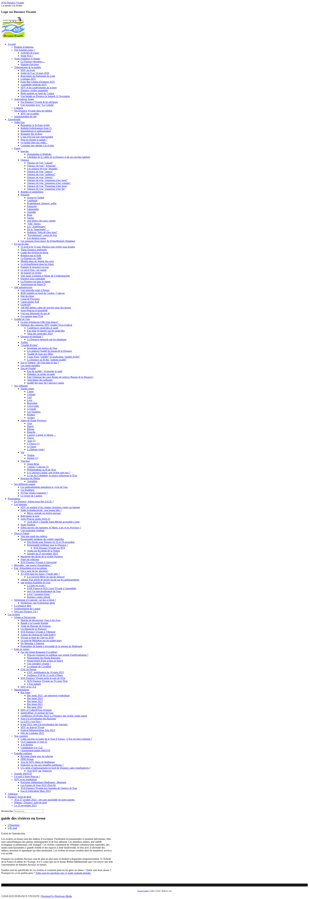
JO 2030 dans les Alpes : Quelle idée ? (40, 574)
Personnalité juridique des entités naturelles (42, 539)
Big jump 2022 (34, 707)
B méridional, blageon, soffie (41, 203)
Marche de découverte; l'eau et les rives (40, 620)
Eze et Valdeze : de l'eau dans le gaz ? (40, 362)
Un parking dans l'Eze (32, 316)
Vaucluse (25, 461)
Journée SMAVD (23, 773)
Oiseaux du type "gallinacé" (41, 174)
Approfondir (14, 119)
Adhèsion (13, 794)
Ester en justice (21, 649)
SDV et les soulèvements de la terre (39, 87)
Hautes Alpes (27, 388)
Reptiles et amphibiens (32, 191)
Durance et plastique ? (32, 336)
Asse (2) (31, 440)
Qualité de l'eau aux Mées (40, 354)
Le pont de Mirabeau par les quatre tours (41, 640)
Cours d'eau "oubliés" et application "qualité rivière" (53, 356)
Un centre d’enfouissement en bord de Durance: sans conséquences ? (56, 767)
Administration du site (25, 116)
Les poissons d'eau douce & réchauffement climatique (48, 241)
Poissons (25, 194)
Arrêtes (24, 342)
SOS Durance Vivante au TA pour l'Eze (47, 681)
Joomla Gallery (143, 891)
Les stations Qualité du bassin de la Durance (49, 351)
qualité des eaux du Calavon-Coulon (45, 382)
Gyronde (31, 409)
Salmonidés (33, 209)
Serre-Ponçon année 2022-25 (35, 519)
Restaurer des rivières (31, 134)
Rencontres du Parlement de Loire (38, 76)
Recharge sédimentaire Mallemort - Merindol (43, 782)
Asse (29, 423)
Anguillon (32, 481)
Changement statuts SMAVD (35, 750)
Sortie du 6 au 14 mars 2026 (35, 73)
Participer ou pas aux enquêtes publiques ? (42, 765)
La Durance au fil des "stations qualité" (47, 359)
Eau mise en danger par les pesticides (46, 330)
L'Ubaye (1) (33, 443)
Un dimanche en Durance (34, 629)
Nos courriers (21, 736)
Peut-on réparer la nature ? (34, 139)
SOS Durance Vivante (12, 2)
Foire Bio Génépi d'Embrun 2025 (38, 81)
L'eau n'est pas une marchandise (37, 136)
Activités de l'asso (30, 52)
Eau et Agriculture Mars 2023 (36, 791)
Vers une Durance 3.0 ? (26, 611)
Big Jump (25, 692)
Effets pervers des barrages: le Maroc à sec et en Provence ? (51, 527)
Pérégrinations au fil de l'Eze (41, 469)
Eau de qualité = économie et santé (44, 371)
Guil (29, 397)
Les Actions (14, 614)
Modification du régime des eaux (37, 261)
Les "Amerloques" (36, 226)
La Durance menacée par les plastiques (46, 339)
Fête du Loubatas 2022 (32, 733)
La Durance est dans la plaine (36, 281)
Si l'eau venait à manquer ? (34, 492)
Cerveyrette (33, 406)
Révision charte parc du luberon (37, 756)
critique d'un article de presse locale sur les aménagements (50, 579)
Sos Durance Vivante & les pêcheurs (39, 102)
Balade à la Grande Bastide (34, 623)
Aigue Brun (33, 464)
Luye (29, 400)
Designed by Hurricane (53, 896)
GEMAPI (26, 304)
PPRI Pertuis (27, 759)
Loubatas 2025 (28, 79)
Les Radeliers (27, 490)
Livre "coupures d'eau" (39, 594)
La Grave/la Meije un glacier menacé (46, 576)
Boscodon (32, 403)
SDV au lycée (28, 70)
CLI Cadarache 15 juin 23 (34, 741)
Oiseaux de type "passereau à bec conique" (49, 183)
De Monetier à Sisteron (32, 643)
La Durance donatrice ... (33, 61)
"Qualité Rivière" (29, 345)
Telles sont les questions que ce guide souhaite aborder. (63, 873)
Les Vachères (34, 411)
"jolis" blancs (34, 223)
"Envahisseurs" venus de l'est (42, 235)
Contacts (18, 107)
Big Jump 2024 (35, 698)
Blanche (31, 432)
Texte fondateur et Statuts (27, 58)
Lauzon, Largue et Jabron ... (41, 435)
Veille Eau (19, 122)
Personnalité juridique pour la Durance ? (47, 545)
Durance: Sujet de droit (19, 796)
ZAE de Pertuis (28, 669)
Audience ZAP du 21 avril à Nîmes (45, 675)
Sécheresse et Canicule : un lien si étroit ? (35, 600)
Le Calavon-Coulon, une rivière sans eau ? (48, 472)
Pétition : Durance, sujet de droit (30, 802)
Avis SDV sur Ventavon (39, 770)
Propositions (14, 498)
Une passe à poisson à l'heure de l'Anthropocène (45, 275)
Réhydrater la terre (30, 516)
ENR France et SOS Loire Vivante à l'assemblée (51, 588)
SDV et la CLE (28, 686)
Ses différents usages (24, 484)
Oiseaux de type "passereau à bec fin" (46, 189)
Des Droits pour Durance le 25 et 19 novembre (51, 542)
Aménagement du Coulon (27, 608)
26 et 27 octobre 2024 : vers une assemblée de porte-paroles (44, 799)
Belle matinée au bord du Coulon (37, 93)
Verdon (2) (32, 458)
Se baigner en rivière (31, 272)
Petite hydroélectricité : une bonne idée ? (41, 510)
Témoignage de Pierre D (33, 284)
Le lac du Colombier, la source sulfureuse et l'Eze (52, 475)
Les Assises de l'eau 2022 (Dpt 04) (38, 785)
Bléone (30, 429)
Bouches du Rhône (30, 478)
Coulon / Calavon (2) (38, 466)
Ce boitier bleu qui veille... (34, 142)
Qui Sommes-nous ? (24, 50)
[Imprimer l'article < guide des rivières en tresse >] (14, 825)
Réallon (31, 414)
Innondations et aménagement (36, 131)
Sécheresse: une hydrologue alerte (38, 602)
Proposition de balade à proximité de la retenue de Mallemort (51, 646)
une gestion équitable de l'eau (35, 582)
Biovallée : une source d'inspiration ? (33, 565)
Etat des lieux (27, 296)
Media (69, 896)
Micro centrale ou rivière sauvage (44, 513)
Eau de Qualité (28, 368)
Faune (17, 148)
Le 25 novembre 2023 (25, 805)
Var (22, 452)
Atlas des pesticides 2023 (40, 333)
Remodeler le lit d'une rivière (35, 125)
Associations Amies (24, 99)
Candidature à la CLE (32, 747)
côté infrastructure (23, 287)
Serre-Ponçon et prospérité (34, 310)
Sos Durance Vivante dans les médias (33, 110)
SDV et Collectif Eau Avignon (36, 710)
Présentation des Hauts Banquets (43, 657)
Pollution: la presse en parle (41, 374)
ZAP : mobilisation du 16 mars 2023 (45, 672)
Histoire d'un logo (30, 64)
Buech (30, 426)
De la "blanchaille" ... (38, 229)
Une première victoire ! (39, 663)
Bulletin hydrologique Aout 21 (36, 128)
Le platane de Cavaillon (39, 666)
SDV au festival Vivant (32, 727)
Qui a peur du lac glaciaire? (34, 571)
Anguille (31, 212)
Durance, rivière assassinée (34, 90)
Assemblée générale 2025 (34, 84)
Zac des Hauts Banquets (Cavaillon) (39, 652)
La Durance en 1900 (31, 258)
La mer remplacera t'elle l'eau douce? (40, 322)
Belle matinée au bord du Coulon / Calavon (43, 293)
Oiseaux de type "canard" (40, 162)
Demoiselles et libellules (39, 154)
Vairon (30, 217)
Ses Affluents (21, 385)
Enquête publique (23, 753)
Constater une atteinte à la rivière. (37, 145)
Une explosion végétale (32, 530)
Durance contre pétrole (38, 597)
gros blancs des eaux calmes (41, 220)
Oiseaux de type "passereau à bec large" (47, 180)
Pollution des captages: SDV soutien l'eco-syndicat (46, 325)
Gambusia (32, 200)
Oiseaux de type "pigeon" (40, 177)
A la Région (27, 744)
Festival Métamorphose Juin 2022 (38, 730)
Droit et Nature (21, 533)
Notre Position (28, 524)
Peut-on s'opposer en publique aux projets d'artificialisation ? (57, 655)
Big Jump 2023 (35, 701)
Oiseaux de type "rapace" (40, 171)
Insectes (25, 151)
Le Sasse (31, 446)
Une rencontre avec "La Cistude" (37, 105)
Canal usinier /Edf (30, 301)
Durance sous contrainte (33, 278)
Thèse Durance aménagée (34, 249)
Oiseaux (25, 160)
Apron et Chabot (35, 197)
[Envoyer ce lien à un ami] (12, 828)
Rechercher (7, 811)
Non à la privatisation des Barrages (38, 718)
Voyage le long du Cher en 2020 (37, 637)
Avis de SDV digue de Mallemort (38, 762)
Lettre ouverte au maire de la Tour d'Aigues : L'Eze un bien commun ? (56, 739)
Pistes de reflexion (30, 559)
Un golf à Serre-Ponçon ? (27, 776)
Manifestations (21, 689)
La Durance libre (22, 605)
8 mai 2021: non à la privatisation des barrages (44, 724)
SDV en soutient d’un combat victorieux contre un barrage (50, 507)
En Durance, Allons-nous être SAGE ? (34, 501)
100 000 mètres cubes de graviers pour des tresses (46, 307)
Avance (31, 417)
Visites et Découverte (25, 617)
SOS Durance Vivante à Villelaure (38, 631)
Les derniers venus (36, 238)
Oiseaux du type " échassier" (41, 165)
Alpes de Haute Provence (34, 420)
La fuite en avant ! (36, 585)
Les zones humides (30, 365)
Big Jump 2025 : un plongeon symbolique (48, 695)
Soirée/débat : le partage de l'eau (37, 712)
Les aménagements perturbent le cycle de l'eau (44, 487)
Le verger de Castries (31, 495)
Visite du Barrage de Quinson (36, 626)
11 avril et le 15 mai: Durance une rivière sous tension (48, 246)
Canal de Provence (30, 299)
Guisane (31, 394)
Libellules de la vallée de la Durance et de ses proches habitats (58, 157)
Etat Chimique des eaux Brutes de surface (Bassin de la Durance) (60, 377)
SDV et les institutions (25, 779)
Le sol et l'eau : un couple (34, 270)
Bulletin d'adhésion (24, 47)
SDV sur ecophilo (30, 113)
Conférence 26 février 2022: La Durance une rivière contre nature (54, 715)
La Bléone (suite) (36, 449)
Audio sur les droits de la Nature (43, 550)
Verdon (30, 455)
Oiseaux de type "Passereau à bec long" (47, 186)
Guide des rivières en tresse (34, 252)
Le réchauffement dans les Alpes (37, 264)
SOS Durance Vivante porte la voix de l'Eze (43, 678)
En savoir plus (21, 244)
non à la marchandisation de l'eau (44, 591)
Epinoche (32, 206)
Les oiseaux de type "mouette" (42, 168)
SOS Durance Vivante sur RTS (49, 547)
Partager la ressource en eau (35, 267)
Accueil (12, 44)
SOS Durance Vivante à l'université (39, 562)
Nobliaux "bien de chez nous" (42, 232)
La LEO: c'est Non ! (31, 721)
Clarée (30, 391)
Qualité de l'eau (22, 319)
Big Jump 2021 (35, 704)
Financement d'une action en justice (45, 660)
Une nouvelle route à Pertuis (35, 290)
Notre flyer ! (27, 55)
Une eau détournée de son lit (35, 313)
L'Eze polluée (34, 684)
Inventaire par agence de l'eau (42, 348)
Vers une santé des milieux (34, 536)
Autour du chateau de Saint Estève (38, 634)
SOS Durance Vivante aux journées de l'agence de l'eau (49, 788)
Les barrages (20, 504)
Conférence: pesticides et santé (42, 327)
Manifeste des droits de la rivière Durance (42, 556)
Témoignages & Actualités (27, 67)
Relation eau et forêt (31, 255)
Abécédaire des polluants (39, 380)
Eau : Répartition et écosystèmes (30, 568)
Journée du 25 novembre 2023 (42, 553)
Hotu (29, 215)
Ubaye (30, 437)
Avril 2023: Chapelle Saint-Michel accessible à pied (53, 521)
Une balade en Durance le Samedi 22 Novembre (45, 96)
